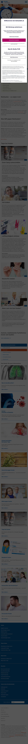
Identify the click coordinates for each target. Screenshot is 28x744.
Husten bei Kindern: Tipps (5, 650)
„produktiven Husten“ (17, 101)
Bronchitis (3, 666)
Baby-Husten (3, 655)
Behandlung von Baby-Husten (6, 658)
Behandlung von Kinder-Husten (6, 646)
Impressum (3, 720)
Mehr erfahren (4, 139)
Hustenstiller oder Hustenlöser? (7, 633)
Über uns (2, 710)
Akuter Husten (6, 354)
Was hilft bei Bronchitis (5, 670)
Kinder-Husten (4, 643)
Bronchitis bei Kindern (5, 678)
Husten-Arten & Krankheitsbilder (8, 345)
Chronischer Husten (7, 356)
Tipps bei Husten (4, 635)
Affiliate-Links (23, 732)
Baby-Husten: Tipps (4, 660)
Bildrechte (3, 718)
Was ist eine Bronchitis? (5, 669)
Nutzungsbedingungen (5, 716)
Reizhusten (5, 349)
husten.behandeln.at (4, 707)
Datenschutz (3, 712)
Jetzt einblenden (5, 338)
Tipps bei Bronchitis (4, 674)
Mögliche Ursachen (4, 628)
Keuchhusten (20, 112)
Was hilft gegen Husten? (5, 630)
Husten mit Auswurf (7, 352)
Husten (2, 625)
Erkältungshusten (6, 347)
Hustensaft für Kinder (5, 648)
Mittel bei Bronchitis (4, 672)
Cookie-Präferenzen (4, 714)
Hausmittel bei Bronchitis (5, 676)
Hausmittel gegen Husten (5, 637)
